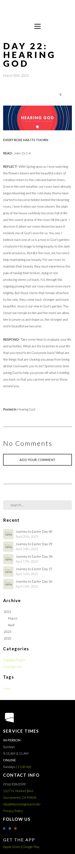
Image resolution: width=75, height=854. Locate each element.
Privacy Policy (13, 811)
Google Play (30, 847)
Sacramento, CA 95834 (20, 797)
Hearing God (26, 409)
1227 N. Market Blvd (18, 791)
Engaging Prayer (14, 660)
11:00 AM (24, 767)
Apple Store (11, 847)
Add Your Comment (37, 460)
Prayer (6, 688)
